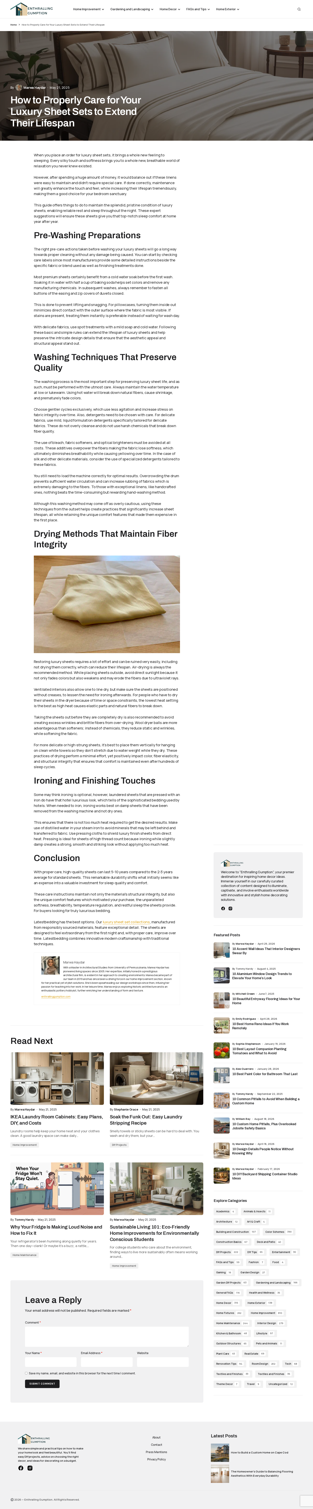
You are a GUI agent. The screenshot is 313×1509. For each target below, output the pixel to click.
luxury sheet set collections (126, 921)
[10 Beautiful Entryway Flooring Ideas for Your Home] (222, 1000)
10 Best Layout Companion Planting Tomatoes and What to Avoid (259, 1051)
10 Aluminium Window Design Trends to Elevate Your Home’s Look (262, 976)
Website (143, 1353)
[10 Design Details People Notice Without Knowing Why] (222, 1151)
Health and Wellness (264, 1292)
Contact (156, 1445)
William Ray (243, 1119)
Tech (291, 1363)
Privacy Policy (156, 1459)
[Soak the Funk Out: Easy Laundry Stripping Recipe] (156, 1078)
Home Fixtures (229, 1313)
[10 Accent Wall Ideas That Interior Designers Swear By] (222, 950)
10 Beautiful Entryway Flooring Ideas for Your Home (266, 1001)
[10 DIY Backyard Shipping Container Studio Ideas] (222, 1176)
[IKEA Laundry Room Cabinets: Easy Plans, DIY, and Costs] (57, 1078)
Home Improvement (25, 1145)
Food (277, 1262)
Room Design (263, 1363)
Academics (225, 1211)
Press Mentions (156, 1452)
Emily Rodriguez (246, 1018)
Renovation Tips (229, 1363)
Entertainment (284, 1252)
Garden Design (252, 1272)
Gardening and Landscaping (276, 1282)
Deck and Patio (269, 1242)
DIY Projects (119, 1145)
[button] (299, 9)
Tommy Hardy (244, 1094)
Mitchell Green (245, 993)
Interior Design (270, 1323)
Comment (33, 1322)
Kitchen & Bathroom (231, 1333)
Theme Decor (226, 1384)
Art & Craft (256, 1221)
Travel (253, 1384)
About (156, 1437)
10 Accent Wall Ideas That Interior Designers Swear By (266, 951)
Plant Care (225, 1353)
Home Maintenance (25, 1255)
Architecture (227, 1221)
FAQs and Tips (227, 1262)
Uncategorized (281, 1384)
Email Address (92, 1353)
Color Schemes (278, 1232)
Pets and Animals (269, 1343)
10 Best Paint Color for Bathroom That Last (265, 1074)
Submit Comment (42, 1383)
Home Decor (227, 1303)
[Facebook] (223, 908)
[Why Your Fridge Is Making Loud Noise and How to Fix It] (57, 1188)
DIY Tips (255, 1252)
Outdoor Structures (231, 1343)
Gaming (223, 1272)
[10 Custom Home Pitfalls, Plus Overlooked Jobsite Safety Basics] (222, 1126)
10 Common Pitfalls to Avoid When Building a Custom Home (266, 1101)
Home (13, 24)
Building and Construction (236, 1232)
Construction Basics (231, 1242)
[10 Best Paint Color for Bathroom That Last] (222, 1075)
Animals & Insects (257, 1211)
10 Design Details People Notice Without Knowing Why (263, 1151)
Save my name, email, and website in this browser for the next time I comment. (82, 1373)
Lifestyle (264, 1333)
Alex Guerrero (244, 1069)
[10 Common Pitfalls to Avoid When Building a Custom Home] (222, 1100)
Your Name (33, 1353)
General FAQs (228, 1292)
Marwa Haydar (245, 943)
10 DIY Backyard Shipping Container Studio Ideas (265, 1176)
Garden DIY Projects (231, 1282)
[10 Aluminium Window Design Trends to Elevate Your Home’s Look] (222, 975)
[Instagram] (230, 908)
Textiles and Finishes (232, 1374)
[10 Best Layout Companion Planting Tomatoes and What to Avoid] (222, 1050)
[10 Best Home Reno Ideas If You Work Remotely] (222, 1025)
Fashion (256, 1262)
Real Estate (254, 1353)
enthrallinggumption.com (56, 996)
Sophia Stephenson (248, 1044)
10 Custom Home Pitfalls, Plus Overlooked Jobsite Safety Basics (264, 1126)
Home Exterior (260, 1303)
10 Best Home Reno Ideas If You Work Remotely (260, 1026)
